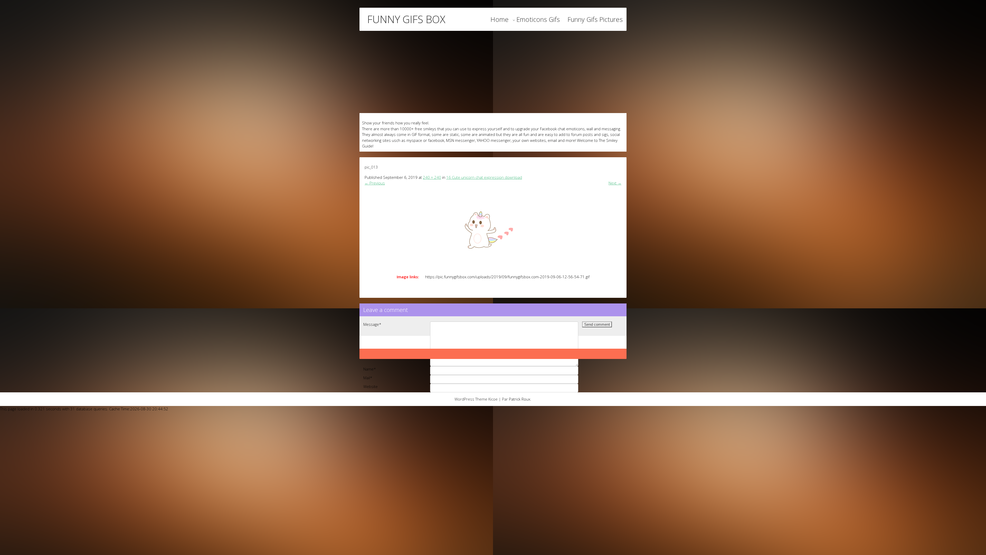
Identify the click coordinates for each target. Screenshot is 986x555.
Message (372, 324)
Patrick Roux (519, 399)
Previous (375, 183)
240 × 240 (432, 177)
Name (369, 369)
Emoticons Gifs (538, 19)
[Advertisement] (493, 72)
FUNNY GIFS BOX (406, 19)
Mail (367, 377)
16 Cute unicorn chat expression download (484, 177)
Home (499, 19)
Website (370, 386)
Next (615, 183)
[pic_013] (493, 228)
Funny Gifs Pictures (595, 19)
